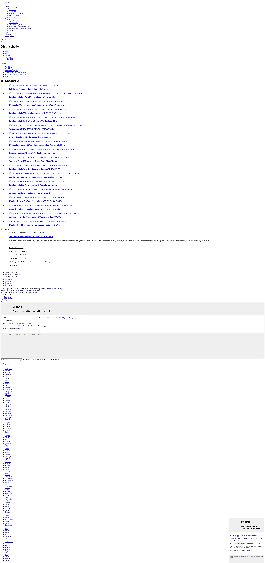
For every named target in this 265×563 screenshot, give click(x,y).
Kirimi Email (5, 296)
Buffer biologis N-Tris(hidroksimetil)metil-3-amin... (30, 137)
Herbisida (21, 290)
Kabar (7, 32)
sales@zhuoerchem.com (13, 274)
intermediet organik (15, 25)
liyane (11, 30)
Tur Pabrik (12, 12)
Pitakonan (8, 34)
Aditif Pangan (13, 23)
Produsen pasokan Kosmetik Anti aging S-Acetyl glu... (32, 153)
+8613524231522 (7, 298)
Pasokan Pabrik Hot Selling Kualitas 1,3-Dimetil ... (30, 193)
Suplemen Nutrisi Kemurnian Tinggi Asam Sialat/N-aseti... (34, 161)
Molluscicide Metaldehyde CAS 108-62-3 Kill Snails (31, 237)
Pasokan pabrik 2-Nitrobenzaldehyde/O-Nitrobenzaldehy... (34, 121)
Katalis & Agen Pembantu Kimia (20, 28)
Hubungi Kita (9, 36)
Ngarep (7, 6)
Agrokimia (12, 21)
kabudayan (12, 10)
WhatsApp (4, 300)
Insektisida (8, 57)
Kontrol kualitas (14, 15)
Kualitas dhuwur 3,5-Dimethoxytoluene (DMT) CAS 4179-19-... (36, 201)
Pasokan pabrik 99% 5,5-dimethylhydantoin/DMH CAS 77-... (35, 169)
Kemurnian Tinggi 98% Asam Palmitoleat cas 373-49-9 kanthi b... (37, 105)
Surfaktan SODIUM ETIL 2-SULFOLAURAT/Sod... (31, 129)
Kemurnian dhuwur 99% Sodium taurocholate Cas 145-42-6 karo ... (38, 145)
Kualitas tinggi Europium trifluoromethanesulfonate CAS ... (34, 225)
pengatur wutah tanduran (9, 290)
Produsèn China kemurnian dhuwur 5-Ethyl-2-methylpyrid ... (35, 209)
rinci (21, 269)
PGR (34, 290)
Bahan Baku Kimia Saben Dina (19, 26)
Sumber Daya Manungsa (17, 13)
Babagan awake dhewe (12, 8)
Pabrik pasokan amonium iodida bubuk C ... (28, 89)
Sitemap (59, 289)
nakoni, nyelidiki (14, 269)
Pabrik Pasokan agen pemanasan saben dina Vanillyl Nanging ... (36, 177)
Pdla (38, 290)
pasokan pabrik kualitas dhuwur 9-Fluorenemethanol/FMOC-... (36, 217)
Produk (7, 19)
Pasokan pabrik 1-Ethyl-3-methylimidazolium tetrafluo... (33, 97)
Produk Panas (51, 289)
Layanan (12, 17)
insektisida (28, 290)
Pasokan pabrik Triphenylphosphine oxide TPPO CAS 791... (35, 113)
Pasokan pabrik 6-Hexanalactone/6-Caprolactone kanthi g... (34, 185)
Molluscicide (9, 59)
